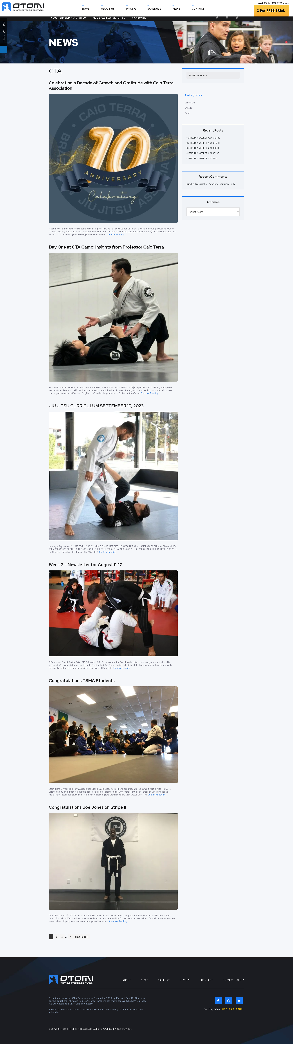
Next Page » (81, 937)
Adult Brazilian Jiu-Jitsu (68, 17)
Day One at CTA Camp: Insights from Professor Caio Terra (106, 247)
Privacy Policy (233, 979)
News (187, 112)
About (127, 979)
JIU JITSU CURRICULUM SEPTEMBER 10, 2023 (96, 406)
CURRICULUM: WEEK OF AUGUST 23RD (203, 137)
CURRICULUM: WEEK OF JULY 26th (201, 158)
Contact (207, 979)
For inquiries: (223, 1009)
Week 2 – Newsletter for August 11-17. (85, 565)
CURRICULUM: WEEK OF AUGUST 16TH (203, 142)
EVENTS (188, 107)
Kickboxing (139, 17)
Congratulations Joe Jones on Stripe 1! (87, 807)
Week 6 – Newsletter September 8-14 (217, 183)
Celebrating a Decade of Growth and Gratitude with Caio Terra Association (111, 85)
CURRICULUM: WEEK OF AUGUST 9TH (202, 147)
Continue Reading (115, 234)
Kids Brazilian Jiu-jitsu (109, 17)
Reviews (186, 979)
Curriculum (190, 102)
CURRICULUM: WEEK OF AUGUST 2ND (202, 153)
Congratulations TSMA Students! (82, 680)
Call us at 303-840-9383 (273, 2)
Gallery (164, 979)
